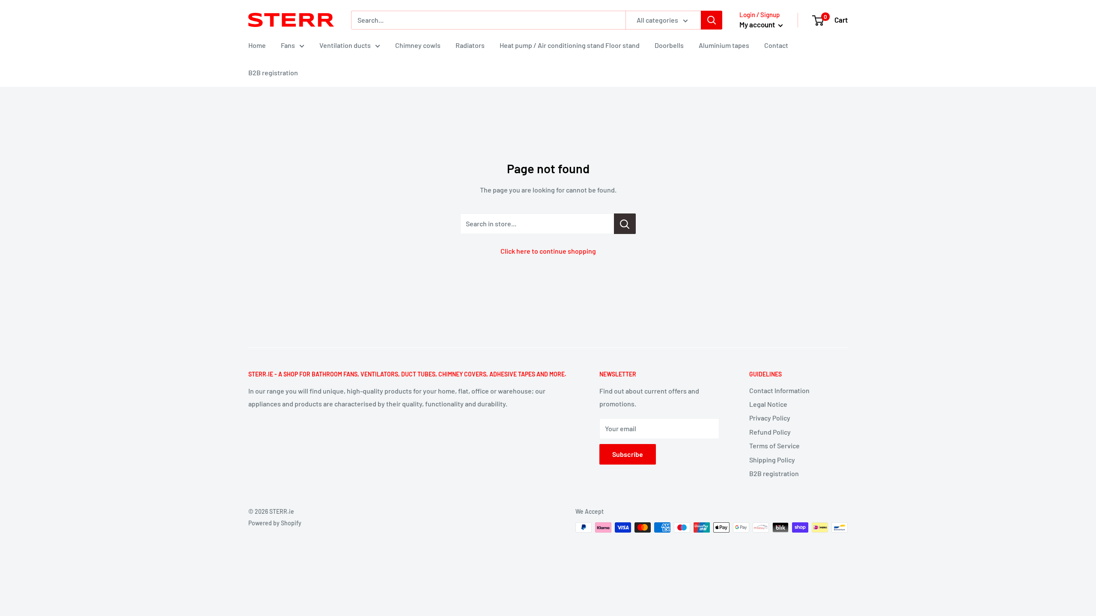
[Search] (711, 20)
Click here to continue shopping (548, 251)
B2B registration (273, 72)
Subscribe (627, 454)
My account (757, 24)
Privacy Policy (769, 418)
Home (257, 45)
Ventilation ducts (345, 45)
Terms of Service (774, 445)
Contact (776, 45)
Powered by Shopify (274, 523)
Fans (288, 45)
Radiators (470, 45)
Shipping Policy (772, 460)
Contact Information (779, 390)
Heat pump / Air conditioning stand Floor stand (570, 45)
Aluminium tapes (724, 45)
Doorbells (669, 45)
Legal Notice (768, 404)
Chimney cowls (418, 45)
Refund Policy (770, 432)
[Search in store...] (625, 223)
